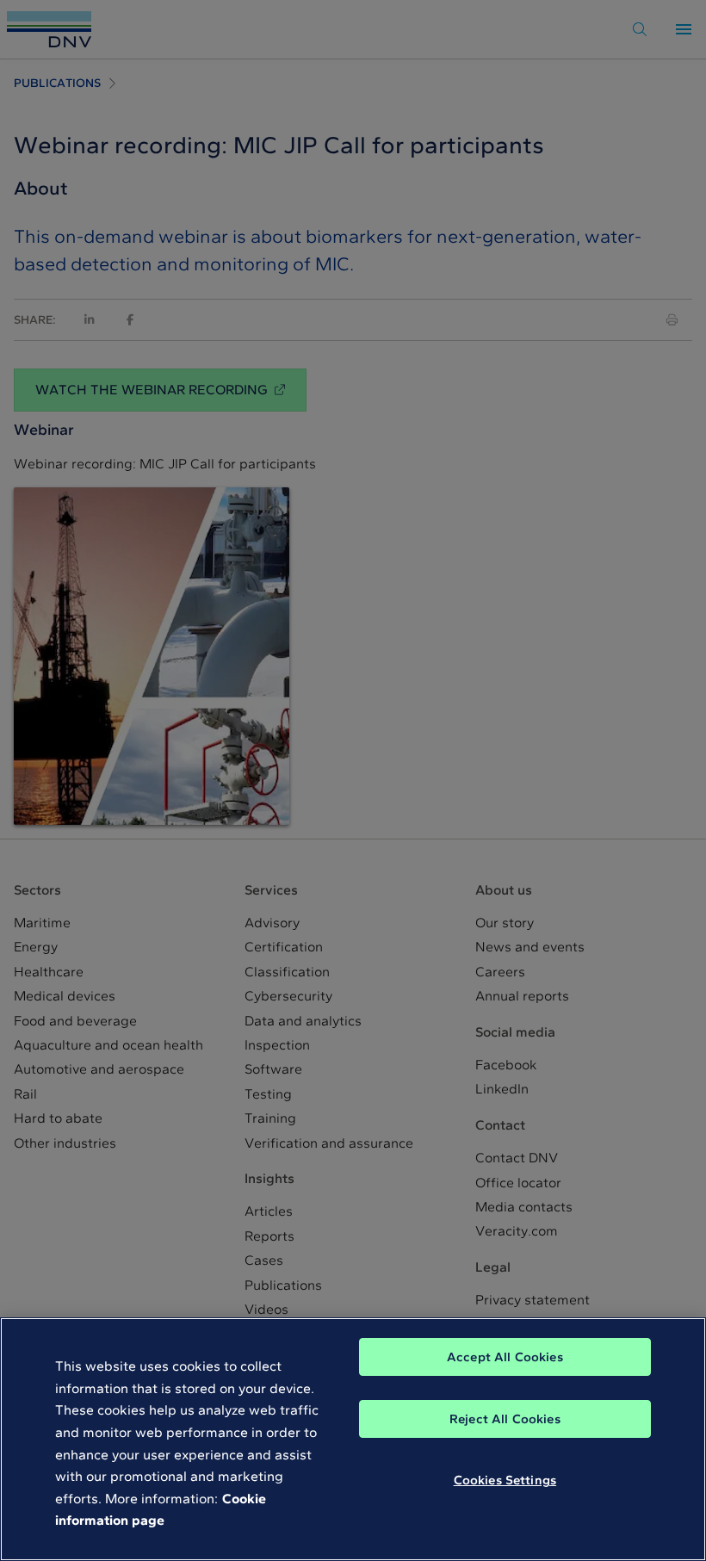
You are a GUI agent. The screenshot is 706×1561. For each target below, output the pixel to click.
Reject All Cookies (504, 1419)
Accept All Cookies (505, 1357)
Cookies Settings (505, 1480)
